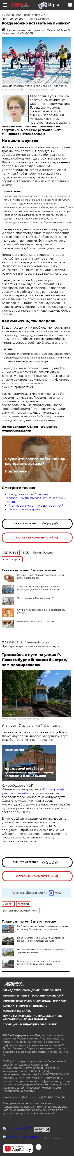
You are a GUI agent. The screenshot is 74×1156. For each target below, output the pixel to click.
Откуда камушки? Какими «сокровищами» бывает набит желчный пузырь (35, 498)
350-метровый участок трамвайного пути (33, 791)
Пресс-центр (51, 990)
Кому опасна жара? (23, 509)
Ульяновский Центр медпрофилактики (28, 89)
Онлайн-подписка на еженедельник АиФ (35, 1000)
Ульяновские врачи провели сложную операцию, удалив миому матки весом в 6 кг (42, 588)
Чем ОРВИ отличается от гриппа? (36, 621)
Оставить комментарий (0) (37, 537)
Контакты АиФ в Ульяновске (25, 1005)
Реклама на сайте (17, 1010)
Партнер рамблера (52, 1138)
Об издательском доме (21, 990)
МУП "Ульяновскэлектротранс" (22, 719)
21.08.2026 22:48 (12, 642)
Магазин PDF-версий (48, 995)
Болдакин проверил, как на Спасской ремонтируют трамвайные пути (38, 962)
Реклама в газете (16, 995)
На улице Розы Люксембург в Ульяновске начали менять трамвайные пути (40, 939)
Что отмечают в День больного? (35, 598)
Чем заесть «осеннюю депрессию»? (36, 505)
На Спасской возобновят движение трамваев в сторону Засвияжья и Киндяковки (42, 928)
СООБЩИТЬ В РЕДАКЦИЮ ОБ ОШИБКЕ (30, 1024)
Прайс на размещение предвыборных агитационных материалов (32, 1017)
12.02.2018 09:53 (11, 14)
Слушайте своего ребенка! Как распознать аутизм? (35, 461)
